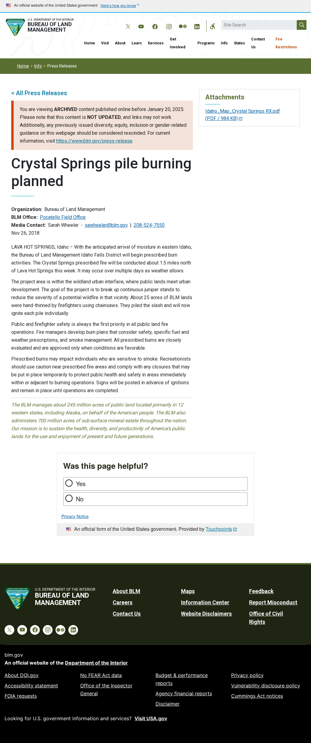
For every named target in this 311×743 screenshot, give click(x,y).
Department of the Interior (96, 663)
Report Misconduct (273, 602)
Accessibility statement (31, 686)
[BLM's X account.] (127, 22)
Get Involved (177, 43)
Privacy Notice (75, 516)
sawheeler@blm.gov (106, 225)
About (120, 43)
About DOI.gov (22, 675)
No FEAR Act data (101, 675)
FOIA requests (21, 696)
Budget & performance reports (182, 679)
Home (89, 43)
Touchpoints (219, 528)
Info (224, 43)
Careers (122, 602)
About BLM (126, 591)
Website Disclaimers (206, 613)
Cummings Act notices (257, 696)
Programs (206, 43)
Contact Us (258, 43)
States (239, 43)
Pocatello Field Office (63, 217)
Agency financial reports (184, 693)
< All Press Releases (39, 93)
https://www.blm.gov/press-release (94, 141)
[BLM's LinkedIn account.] (197, 25)
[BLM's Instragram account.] (169, 25)
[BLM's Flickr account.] (183, 22)
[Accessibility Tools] (213, 26)
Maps (188, 591)
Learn (137, 43)
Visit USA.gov (151, 718)
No (80, 498)
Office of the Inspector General (106, 689)
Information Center (205, 602)
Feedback (261, 591)
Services (156, 43)
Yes (81, 483)
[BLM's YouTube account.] (141, 25)
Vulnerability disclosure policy (265, 686)
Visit (105, 43)
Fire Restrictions (286, 43)
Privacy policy (247, 675)
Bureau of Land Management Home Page (41, 27)
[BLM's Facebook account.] (155, 25)
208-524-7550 (149, 225)
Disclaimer (167, 704)
